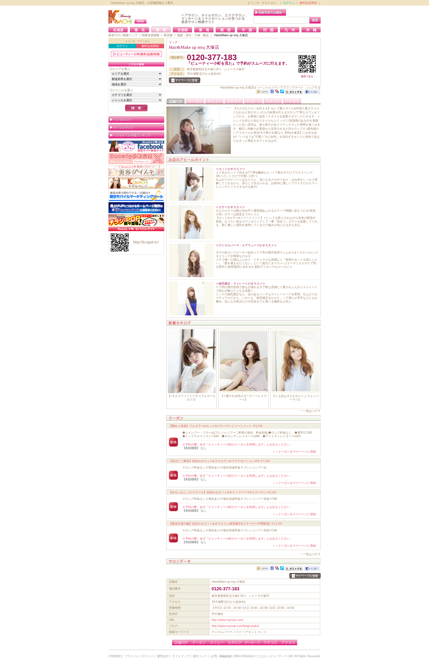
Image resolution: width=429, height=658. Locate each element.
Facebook (136, 146)
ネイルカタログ (136, 127)
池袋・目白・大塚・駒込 (193, 35)
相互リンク (200, 656)
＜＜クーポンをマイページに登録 (294, 451)
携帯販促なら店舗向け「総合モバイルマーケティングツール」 (136, 195)
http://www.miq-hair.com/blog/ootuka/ (235, 626)
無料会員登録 (308, 2)
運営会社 (163, 656)
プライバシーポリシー (139, 656)
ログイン (289, 2)
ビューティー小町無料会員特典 (136, 54)
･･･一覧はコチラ (310, 411)
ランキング (136, 135)
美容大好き (136, 170)
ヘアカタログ (136, 119)
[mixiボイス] (262, 91)
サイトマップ (180, 656)
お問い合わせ (219, 656)
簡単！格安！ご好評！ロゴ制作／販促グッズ (136, 220)
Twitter (136, 158)
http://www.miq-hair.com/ (227, 620)
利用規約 (115, 656)
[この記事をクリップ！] (282, 91)
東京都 (168, 35)
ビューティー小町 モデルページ (136, 183)
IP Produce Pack (136, 207)
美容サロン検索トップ (122, 35)
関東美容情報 (150, 35)
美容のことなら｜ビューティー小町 (270, 656)
